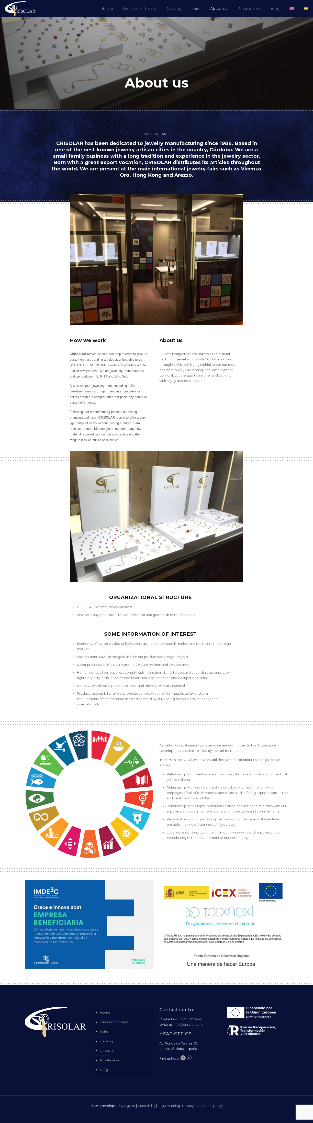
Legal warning (169, 1106)
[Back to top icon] (289, 1113)
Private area (110, 1060)
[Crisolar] (20, 8)
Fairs (104, 1032)
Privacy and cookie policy (202, 1106)
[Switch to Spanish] (306, 8)
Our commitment (114, 1022)
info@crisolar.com (188, 1024)
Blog (104, 1070)
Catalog (106, 1041)
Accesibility (147, 1106)
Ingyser (129, 1106)
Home (105, 1012)
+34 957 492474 (189, 1019)
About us (107, 1051)
